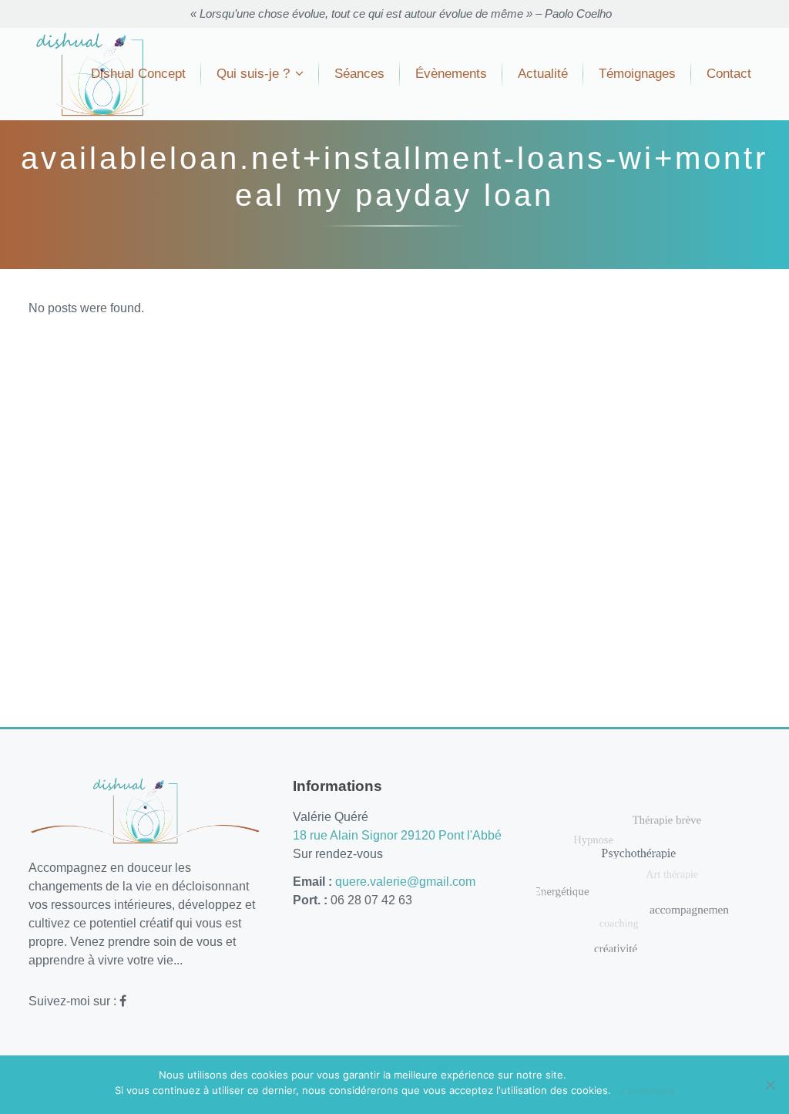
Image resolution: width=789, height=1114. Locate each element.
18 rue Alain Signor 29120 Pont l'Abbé (397, 835)
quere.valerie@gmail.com (405, 881)
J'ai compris (647, 1090)
